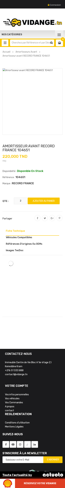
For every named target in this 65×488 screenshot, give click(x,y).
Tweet (45, 220)
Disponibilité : (9, 171)
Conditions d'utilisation (17, 422)
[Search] (51, 42)
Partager (37, 220)
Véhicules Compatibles (19, 237)
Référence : (8, 177)
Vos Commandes (14, 402)
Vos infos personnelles (17, 394)
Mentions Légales (14, 426)
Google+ (52, 220)
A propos (9, 406)
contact (9, 410)
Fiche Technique (15, 231)
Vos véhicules (12, 398)
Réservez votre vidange (40, 483)
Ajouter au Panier (44, 201)
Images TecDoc (14, 250)
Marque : (6, 183)
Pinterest (59, 220)
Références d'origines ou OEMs (24, 244)
